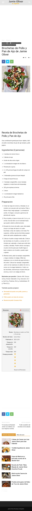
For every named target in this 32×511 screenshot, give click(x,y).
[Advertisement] (16, 22)
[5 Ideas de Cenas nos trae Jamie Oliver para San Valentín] (6, 441)
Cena (9, 43)
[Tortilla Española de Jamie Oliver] (6, 450)
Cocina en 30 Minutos (16, 43)
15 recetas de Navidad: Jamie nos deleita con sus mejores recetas (8, 426)
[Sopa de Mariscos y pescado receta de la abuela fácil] (6, 458)
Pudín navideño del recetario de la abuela (24, 426)
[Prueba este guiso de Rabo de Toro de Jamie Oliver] (6, 484)
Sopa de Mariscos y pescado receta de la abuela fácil (19, 458)
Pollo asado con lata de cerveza (13, 297)
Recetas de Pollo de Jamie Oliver (8, 45)
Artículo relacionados (9, 435)
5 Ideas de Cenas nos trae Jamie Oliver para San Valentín (20, 441)
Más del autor (20, 435)
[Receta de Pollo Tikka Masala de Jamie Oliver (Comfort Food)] (6, 467)
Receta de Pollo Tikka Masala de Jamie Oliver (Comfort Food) (19, 467)
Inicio (3, 40)
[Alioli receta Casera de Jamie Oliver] (6, 475)
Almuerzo (8, 40)
